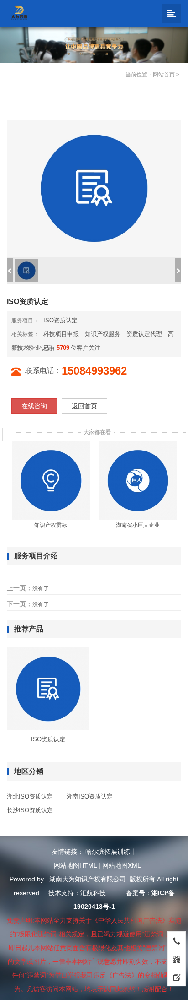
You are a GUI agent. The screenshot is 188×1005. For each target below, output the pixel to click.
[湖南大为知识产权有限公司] (20, 12)
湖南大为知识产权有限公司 (87, 879)
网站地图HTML (75, 865)
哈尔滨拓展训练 (107, 851)
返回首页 (84, 406)
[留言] (176, 977)
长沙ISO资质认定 (30, 810)
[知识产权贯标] (51, 480)
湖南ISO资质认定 (90, 796)
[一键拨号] (176, 940)
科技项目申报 (61, 334)
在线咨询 (34, 406)
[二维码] (176, 959)
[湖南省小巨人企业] (138, 480)
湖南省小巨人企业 (138, 525)
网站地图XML (121, 865)
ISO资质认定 (60, 320)
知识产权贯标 (50, 525)
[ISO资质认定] (48, 688)
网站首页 (164, 74)
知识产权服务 (102, 334)
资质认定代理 (144, 334)
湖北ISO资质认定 (30, 796)
